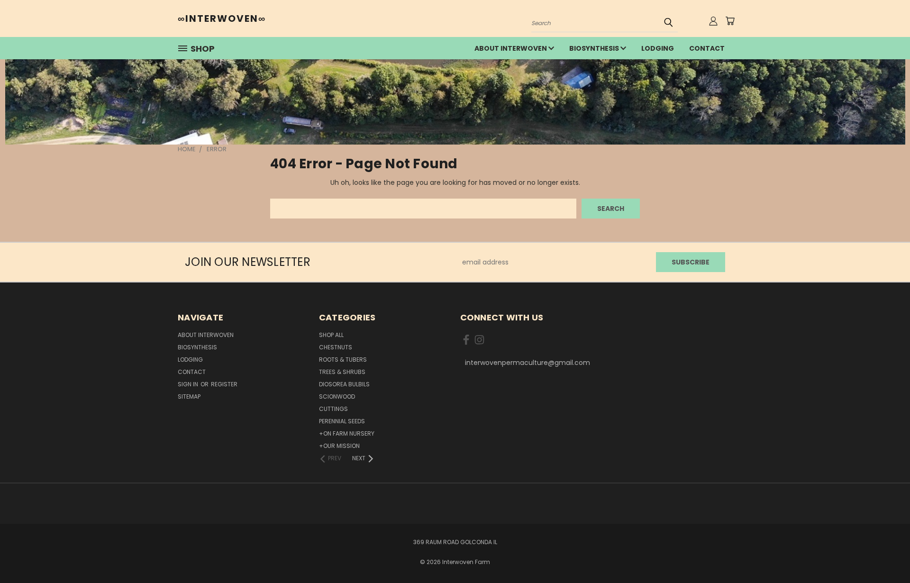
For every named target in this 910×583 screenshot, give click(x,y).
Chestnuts (335, 347)
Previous (885, 553)
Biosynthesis (594, 48)
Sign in (189, 384)
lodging (657, 48)
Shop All (331, 335)
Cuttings (333, 409)
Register (224, 384)
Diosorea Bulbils (344, 384)
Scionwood (337, 396)
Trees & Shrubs (342, 372)
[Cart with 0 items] (730, 21)
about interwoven (511, 48)
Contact (707, 48)
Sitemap (189, 396)
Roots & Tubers (343, 359)
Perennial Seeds (342, 421)
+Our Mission (339, 446)
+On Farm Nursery (346, 433)
